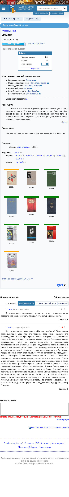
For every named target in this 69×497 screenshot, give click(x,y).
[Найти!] (64, 8)
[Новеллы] (12, 268)
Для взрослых (32, 94)
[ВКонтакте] (58, 285)
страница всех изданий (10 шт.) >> (17, 279)
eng (13, 443)
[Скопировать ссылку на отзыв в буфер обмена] (6, 309)
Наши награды (57, 443)
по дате (39, 303)
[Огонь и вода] (12, 184)
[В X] (64, 285)
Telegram (33, 447)
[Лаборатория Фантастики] (13, 9)
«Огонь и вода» (24, 147)
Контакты (45, 443)
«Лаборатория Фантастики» (40, 464)
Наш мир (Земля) (32, 86)
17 (27, 99)
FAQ (37, 443)
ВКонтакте (23, 447)
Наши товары (45, 447)
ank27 (10, 327)
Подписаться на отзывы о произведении (50, 428)
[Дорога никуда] (31, 211)
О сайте (7, 443)
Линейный (32, 91)
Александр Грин (9, 31)
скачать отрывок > (36, 44)
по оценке (63, 303)
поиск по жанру (41, 13)
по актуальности (26, 303)
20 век (27, 88)
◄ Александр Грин (11, 19)
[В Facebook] (61, 285)
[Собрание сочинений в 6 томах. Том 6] (51, 186)
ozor (65, 122)
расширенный (56, 13)
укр (21, 443)
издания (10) (32, 19)
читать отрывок (13, 44)
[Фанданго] (12, 240)
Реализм (30, 80)
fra (17, 443)
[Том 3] (12, 213)
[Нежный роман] (51, 238)
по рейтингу (50, 303)
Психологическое (38, 83)
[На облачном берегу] (51, 213)
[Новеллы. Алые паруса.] (31, 184)
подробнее (35, 69)
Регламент (29, 443)
